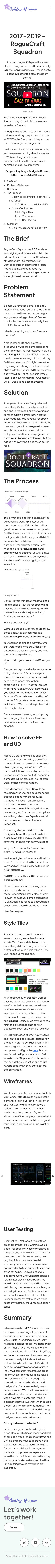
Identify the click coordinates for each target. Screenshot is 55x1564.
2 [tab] (27, 1218)
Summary (12, 223)
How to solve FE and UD (34, 204)
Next (53, 1175)
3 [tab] (31, 1218)
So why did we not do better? (30, 227)
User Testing (29, 219)
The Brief (12, 181)
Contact (14, 1527)
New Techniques (24, 208)
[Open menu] (49, 7)
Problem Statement (18, 185)
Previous (2, 1175)
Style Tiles (27, 212)
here (35, 1050)
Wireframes (28, 216)
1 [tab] (23, 1218)
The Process (14, 192)
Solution (12, 188)
